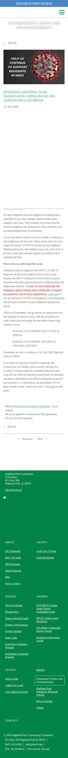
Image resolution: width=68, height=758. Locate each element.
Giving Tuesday (13, 631)
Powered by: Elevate (38, 749)
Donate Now (12, 611)
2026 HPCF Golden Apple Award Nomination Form (46, 608)
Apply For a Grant (46, 551)
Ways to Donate (14, 605)
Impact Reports (13, 570)
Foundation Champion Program (17, 655)
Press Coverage (44, 701)
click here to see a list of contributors (31, 406)
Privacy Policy (12, 583)
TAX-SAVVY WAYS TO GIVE (34, 3)
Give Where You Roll (16, 691)
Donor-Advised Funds (17, 618)
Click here (53, 294)
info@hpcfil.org (13, 490)
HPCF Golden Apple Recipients (47, 620)
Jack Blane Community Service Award (48, 629)
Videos (40, 707)
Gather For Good (14, 685)
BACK (12, 43)
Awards (42, 596)
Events (10, 670)
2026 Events (11, 678)
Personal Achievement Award (48, 639)
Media (40, 670)
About (10, 542)
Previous (27, 439)
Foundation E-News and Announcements (49, 680)
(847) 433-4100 (13, 744)
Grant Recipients (45, 557)
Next (40, 439)
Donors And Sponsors (16, 624)
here (53, 386)
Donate (10, 596)
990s (7, 577)
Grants (41, 542)
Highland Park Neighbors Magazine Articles (47, 691)
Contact (11, 720)
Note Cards (11, 637)
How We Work (13, 557)
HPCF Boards (12, 564)
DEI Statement (12, 551)
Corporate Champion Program (16, 646)
